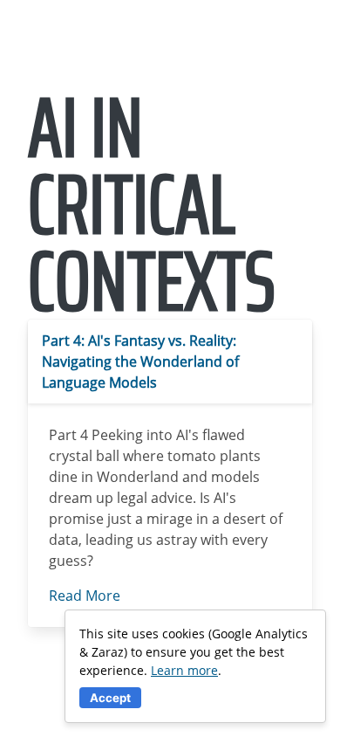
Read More (84, 595)
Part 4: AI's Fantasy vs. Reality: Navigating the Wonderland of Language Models (140, 361)
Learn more (184, 670)
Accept (110, 698)
